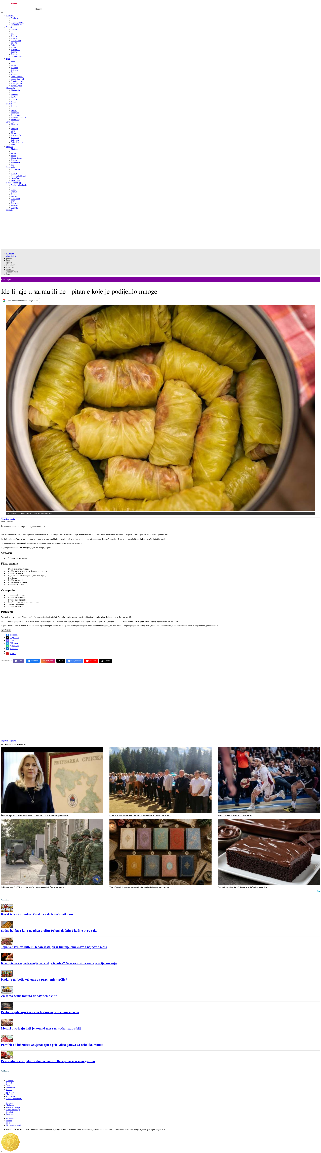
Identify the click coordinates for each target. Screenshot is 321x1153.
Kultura (9, 104)
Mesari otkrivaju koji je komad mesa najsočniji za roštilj (41, 1028)
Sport (8, 59)
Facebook (14, 635)
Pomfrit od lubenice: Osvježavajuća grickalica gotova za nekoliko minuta (52, 1045)
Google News (76, 661)
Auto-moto (10, 167)
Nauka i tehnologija (14, 183)
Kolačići (9, 1112)
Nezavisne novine (8, 519)
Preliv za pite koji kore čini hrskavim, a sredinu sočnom (40, 1012)
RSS (8, 1123)
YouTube (93, 661)
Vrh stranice (8, 1076)
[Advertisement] (160, 230)
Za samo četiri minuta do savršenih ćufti (29, 996)
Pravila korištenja (13, 1107)
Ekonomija (10, 88)
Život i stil (10, 122)
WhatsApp (14, 646)
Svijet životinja (12, 272)
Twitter (9, 1121)
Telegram (14, 643)
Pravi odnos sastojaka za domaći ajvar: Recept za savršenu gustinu (48, 1061)
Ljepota (9, 263)
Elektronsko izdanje (14, 1125)
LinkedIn (14, 649)
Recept (9, 274)
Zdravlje (9, 258)
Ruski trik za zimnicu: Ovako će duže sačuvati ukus (37, 914)
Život (8, 260)
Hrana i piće (11, 265)
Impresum (10, 1114)
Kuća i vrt (10, 267)
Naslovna (10, 16)
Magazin (9, 147)
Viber (12, 640)
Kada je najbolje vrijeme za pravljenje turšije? (34, 979)
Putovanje (10, 269)
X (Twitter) (14, 638)
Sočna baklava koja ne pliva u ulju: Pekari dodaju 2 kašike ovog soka (49, 930)
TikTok (107, 661)
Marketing (10, 1105)
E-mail (13, 654)
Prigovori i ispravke (9, 741)
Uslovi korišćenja (13, 1110)
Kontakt (9, 1103)
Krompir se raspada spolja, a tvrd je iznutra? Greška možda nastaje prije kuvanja (59, 963)
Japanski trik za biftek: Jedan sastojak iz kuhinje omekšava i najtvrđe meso (54, 947)
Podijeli (7, 630)
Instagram (49, 661)
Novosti (9, 27)
